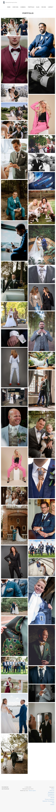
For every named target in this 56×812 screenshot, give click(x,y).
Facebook (5, 787)
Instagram (5, 789)
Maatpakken (51, 792)
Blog (37, 7)
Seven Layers (32, 790)
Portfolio (31, 7)
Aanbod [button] (22, 7)
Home (8, 7)
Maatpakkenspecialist (11, 2)
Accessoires (51, 795)
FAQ (53, 802)
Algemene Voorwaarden (48, 801)
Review (44, 7)
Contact (50, 7)
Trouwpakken (51, 794)
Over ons (15, 7)
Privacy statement (49, 799)
